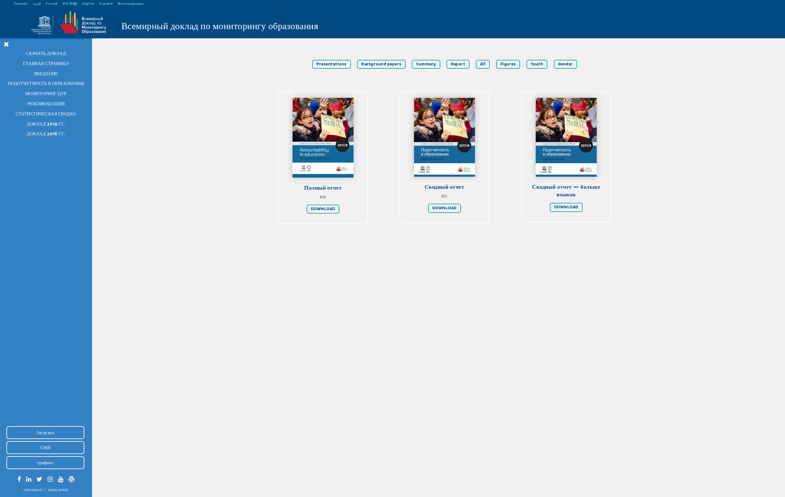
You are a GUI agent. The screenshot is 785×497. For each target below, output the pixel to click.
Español (106, 3)
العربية (37, 3)
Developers (58, 490)
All (483, 64)
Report (458, 64)
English (88, 3)
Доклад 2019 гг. (46, 123)
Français (21, 3)
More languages (131, 3)
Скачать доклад (46, 53)
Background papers (381, 64)
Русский (52, 3)
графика (45, 462)
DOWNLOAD (323, 209)
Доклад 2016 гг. (46, 133)
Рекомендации (46, 103)
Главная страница (46, 63)
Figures (508, 64)
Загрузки (45, 432)
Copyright (33, 490)
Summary (426, 64)
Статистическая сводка (46, 113)
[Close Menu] (6, 44)
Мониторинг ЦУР (46, 93)
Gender (565, 64)
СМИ (45, 447)
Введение (46, 73)
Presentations (331, 64)
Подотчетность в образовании (46, 83)
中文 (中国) (70, 3)
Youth (537, 64)
